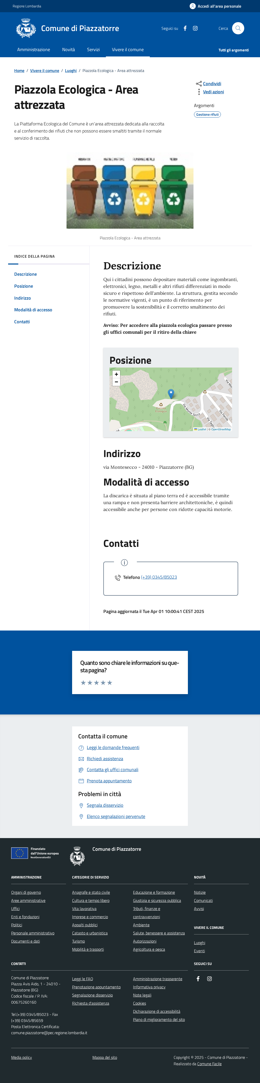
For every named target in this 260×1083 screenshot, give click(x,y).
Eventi (199, 951)
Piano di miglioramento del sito (159, 1019)
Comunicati (203, 900)
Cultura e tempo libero (90, 900)
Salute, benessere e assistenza (159, 933)
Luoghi (71, 70)
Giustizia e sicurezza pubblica (157, 900)
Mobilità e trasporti (88, 949)
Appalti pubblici (85, 925)
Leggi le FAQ (82, 979)
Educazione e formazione (154, 892)
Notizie (200, 892)
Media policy (21, 1057)
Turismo (78, 941)
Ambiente (141, 925)
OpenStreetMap (221, 429)
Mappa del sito (104, 1057)
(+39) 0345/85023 (159, 577)
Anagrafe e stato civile (91, 892)
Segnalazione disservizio (92, 995)
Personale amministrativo (32, 933)
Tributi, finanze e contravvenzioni (146, 912)
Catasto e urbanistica (90, 933)
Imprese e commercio (90, 917)
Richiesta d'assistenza (90, 1003)
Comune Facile (209, 1064)
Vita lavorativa (84, 908)
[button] (215, 6)
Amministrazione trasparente (157, 979)
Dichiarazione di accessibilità (156, 1011)
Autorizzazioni (144, 941)
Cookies (139, 1003)
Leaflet (201, 429)
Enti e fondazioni (25, 917)
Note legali (142, 995)
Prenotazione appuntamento (96, 987)
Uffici (15, 908)
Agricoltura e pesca (149, 949)
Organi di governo (26, 892)
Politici (16, 925)
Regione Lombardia (27, 6)
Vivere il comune (44, 70)
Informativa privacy (149, 987)
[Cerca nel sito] (238, 28)
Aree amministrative (28, 900)
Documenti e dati (25, 941)
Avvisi (199, 908)
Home (19, 70)
